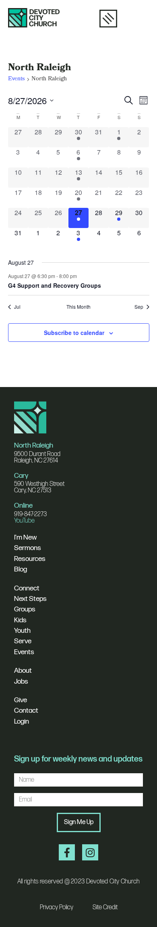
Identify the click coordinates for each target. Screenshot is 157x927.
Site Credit (105, 907)
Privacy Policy (56, 907)
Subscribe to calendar (74, 333)
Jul (17, 306)
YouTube (24, 521)
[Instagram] (90, 852)
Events (16, 79)
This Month (78, 306)
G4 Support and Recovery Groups (54, 285)
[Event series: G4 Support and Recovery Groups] (81, 275)
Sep (138, 306)
